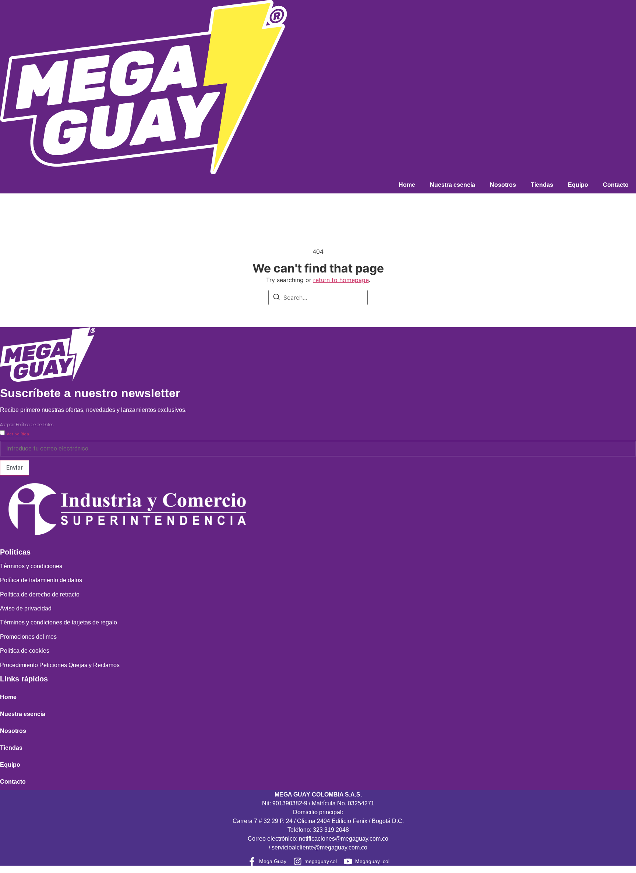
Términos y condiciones (31, 566)
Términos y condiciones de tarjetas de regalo (58, 622)
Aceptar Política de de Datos (26, 425)
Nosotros (503, 185)
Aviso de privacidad (26, 608)
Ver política (18, 434)
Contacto (616, 185)
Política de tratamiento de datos (41, 580)
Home (407, 185)
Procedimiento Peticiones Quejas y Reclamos (60, 665)
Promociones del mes (28, 637)
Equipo (578, 185)
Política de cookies (24, 651)
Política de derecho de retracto (40, 594)
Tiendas (542, 185)
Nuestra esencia (452, 185)
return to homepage (341, 280)
